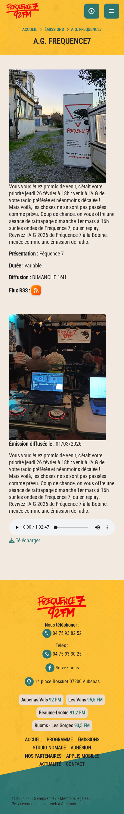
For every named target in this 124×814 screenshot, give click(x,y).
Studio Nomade (49, 748)
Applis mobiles (82, 756)
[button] (91, 11)
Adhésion (81, 748)
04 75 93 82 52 (63, 633)
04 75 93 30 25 (63, 653)
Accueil (33, 739)
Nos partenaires (43, 756)
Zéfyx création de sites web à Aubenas (44, 804)
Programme (60, 739)
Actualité (50, 764)
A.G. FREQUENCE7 (86, 29)
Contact (75, 764)
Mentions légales (74, 798)
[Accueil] (29, 29)
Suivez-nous (67, 668)
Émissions (54, 29)
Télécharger (27, 540)
